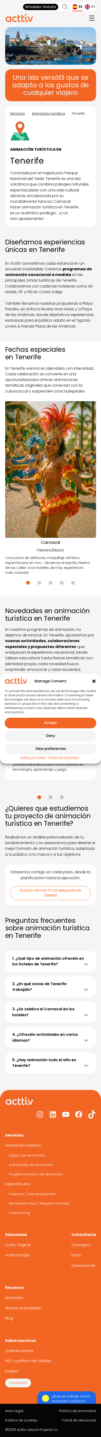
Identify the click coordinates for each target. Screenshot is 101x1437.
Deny (50, 735)
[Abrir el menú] (92, 18)
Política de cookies (33, 757)
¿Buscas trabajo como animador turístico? (70, 1399)
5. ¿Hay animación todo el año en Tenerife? (44, 1062)
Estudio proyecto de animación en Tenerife (50, 893)
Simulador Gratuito (40, 6)
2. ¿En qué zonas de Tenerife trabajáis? (39, 986)
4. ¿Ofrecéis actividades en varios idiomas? (45, 1037)
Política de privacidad (63, 757)
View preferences (50, 748)
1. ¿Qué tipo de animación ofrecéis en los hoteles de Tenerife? (48, 961)
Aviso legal (14, 1411)
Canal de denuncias (79, 1420)
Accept (50, 723)
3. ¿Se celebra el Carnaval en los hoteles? (43, 1011)
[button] (94, 681)
